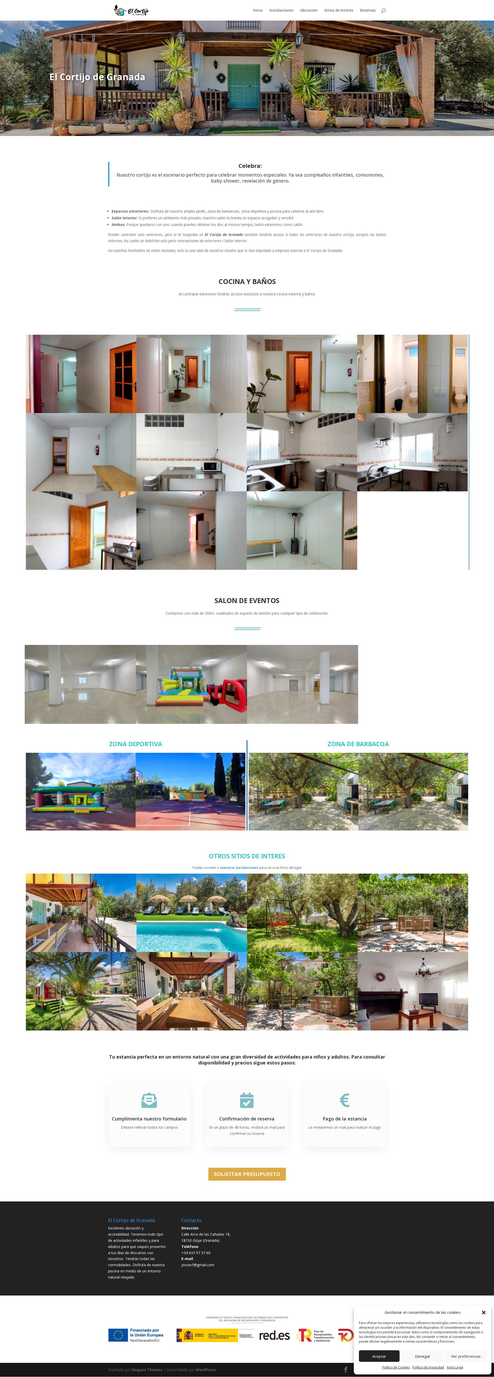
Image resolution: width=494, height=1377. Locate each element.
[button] (483, 1312)
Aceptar (379, 1356)
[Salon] (80, 723)
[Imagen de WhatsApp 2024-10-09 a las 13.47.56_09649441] (190, 829)
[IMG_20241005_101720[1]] (302, 568)
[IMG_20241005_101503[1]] (302, 490)
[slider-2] (81, 1029)
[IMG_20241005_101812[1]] (302, 411)
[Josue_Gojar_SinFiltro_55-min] (413, 829)
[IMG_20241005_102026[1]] (191, 411)
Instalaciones (281, 10)
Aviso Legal (455, 1367)
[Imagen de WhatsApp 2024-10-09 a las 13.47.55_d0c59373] (191, 1029)
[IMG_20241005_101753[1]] (81, 490)
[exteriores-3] (81, 951)
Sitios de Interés (338, 10)
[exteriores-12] (413, 951)
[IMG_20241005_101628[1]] (412, 490)
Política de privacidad (428, 1367)
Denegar (422, 1356)
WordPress (206, 1369)
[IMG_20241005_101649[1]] (81, 568)
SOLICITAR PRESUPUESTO (247, 1174)
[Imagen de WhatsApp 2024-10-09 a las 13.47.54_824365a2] (412, 411)
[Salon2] (302, 723)
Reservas (368, 10)
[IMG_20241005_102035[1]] (81, 411)
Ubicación (308, 10)
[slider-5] (303, 829)
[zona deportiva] (81, 829)
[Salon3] (191, 723)
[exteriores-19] (302, 1029)
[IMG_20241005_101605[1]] (191, 490)
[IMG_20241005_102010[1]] (191, 568)
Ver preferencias (466, 1356)
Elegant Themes (147, 1369)
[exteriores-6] (302, 951)
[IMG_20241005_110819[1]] (413, 1029)
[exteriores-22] (191, 951)
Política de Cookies (396, 1367)
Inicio (258, 10)
